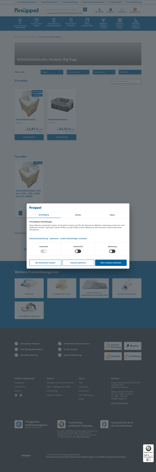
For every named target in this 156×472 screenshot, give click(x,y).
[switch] (148, 459)
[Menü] (152, 445)
